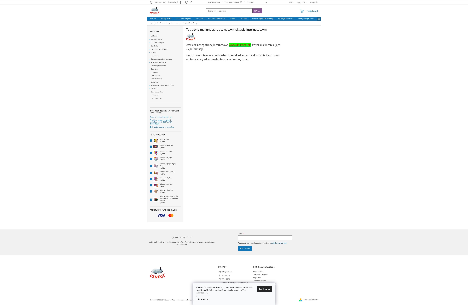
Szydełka (154, 46)
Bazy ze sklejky (156, 79)
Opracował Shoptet (311, 300)
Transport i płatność (233, 2)
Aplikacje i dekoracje (158, 62)
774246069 (226, 275)
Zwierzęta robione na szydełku (162, 127)
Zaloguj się (245, 248)
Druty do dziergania (158, 42)
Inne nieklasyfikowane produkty (162, 85)
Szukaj (257, 11)
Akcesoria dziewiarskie (159, 49)
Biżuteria (154, 89)
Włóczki (154, 36)
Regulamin (250, 2)
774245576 (226, 279)
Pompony (154, 72)
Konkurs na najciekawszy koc (161, 117)
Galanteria (154, 69)
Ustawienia (203, 299)
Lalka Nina (154, 56)
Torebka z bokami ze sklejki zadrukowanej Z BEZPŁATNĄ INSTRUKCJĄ (161, 122)
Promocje (154, 95)
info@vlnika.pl (227, 272)
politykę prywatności (279, 243)
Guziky (153, 52)
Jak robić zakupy (259, 280)
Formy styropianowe (158, 66)
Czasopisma (155, 75)
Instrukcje (154, 82)
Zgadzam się (264, 289)
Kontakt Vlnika (214, 2)
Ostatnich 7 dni (156, 98)
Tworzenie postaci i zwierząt (161, 59)
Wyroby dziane (156, 39)
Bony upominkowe (157, 92)
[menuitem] (152, 19)
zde (205, 293)
